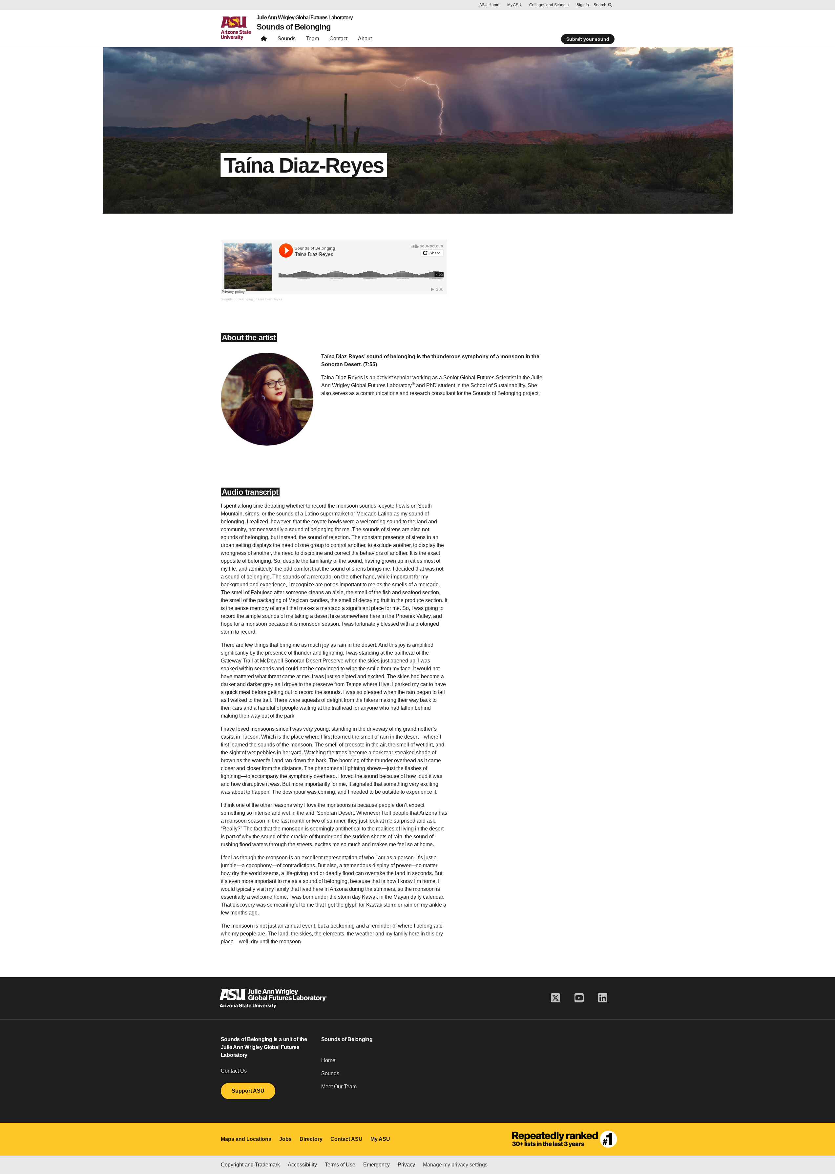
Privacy (406, 1164)
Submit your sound (587, 39)
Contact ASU (346, 1139)
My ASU (514, 5)
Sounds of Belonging (294, 27)
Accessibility (302, 1164)
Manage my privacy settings (455, 1164)
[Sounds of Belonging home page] (264, 40)
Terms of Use (340, 1164)
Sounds (330, 1073)
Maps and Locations (246, 1139)
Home (328, 1060)
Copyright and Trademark (250, 1164)
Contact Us (234, 1071)
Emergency (376, 1164)
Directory (311, 1139)
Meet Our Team (339, 1086)
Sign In (582, 5)
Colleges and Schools (549, 5)
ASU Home (489, 5)
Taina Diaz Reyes (269, 299)
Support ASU (248, 1091)
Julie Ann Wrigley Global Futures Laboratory (305, 17)
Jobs (285, 1139)
